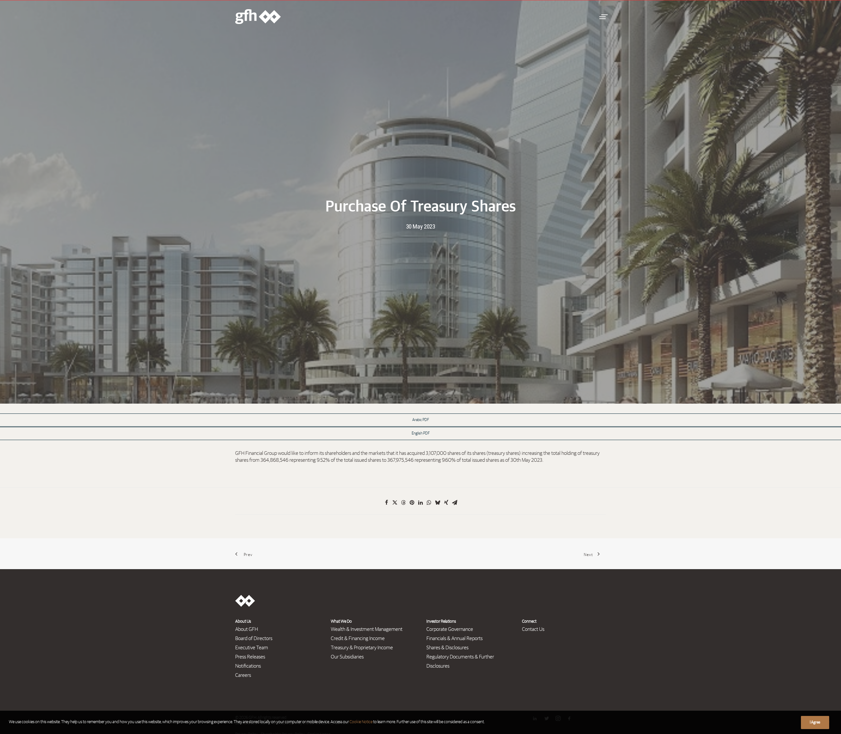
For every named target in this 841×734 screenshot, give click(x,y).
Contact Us (533, 629)
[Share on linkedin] (420, 502)
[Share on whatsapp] (429, 502)
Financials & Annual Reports (454, 638)
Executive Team (251, 647)
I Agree (815, 722)
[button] (602, 16)
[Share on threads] (403, 502)
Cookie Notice (361, 722)
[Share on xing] (446, 502)
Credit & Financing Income (358, 638)
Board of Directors (253, 638)
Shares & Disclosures (447, 647)
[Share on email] (455, 502)
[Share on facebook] (386, 502)
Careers (243, 675)
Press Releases (250, 656)
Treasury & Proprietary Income (362, 647)
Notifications (248, 666)
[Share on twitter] (395, 502)
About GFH (246, 629)
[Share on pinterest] (412, 502)
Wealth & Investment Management (366, 629)
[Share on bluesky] (438, 502)
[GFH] (258, 16)
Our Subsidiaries (347, 656)
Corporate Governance (449, 629)
